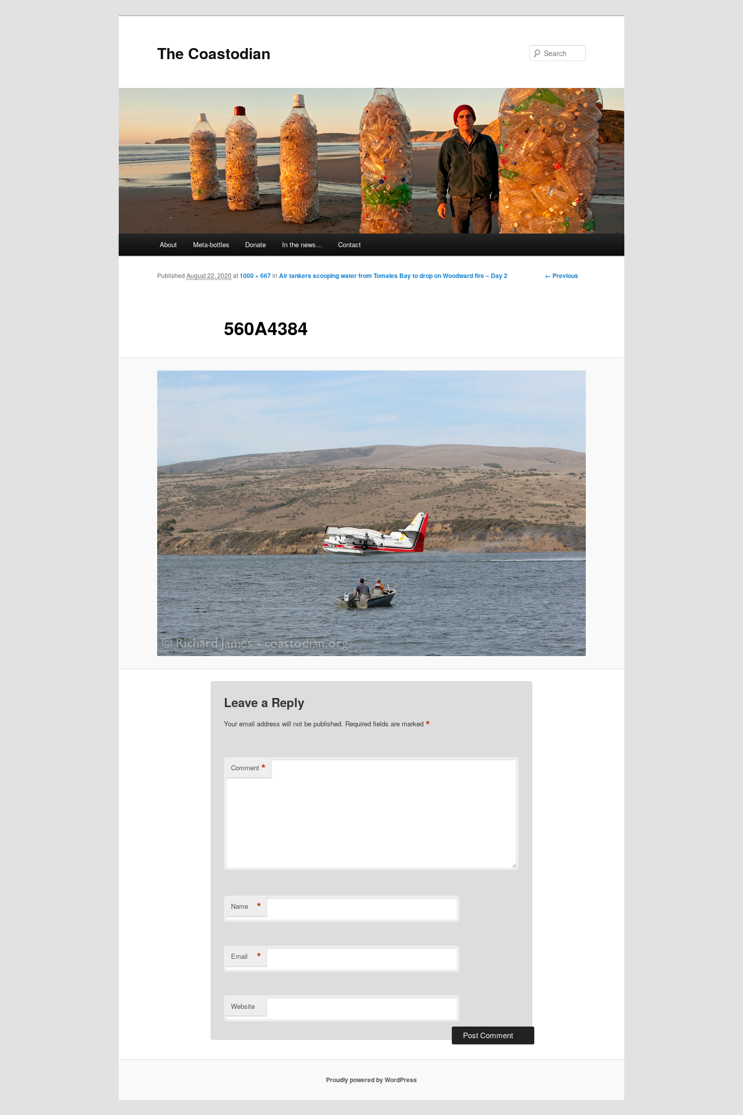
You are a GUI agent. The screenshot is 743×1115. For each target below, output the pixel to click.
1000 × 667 (255, 275)
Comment (248, 768)
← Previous (561, 275)
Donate (255, 244)
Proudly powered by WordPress (371, 1079)
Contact (349, 244)
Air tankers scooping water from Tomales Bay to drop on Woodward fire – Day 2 (393, 275)
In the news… (302, 244)
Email (246, 956)
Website (243, 1006)
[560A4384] (371, 513)
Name (246, 906)
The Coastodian (213, 53)
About (168, 244)
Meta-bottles (211, 244)
